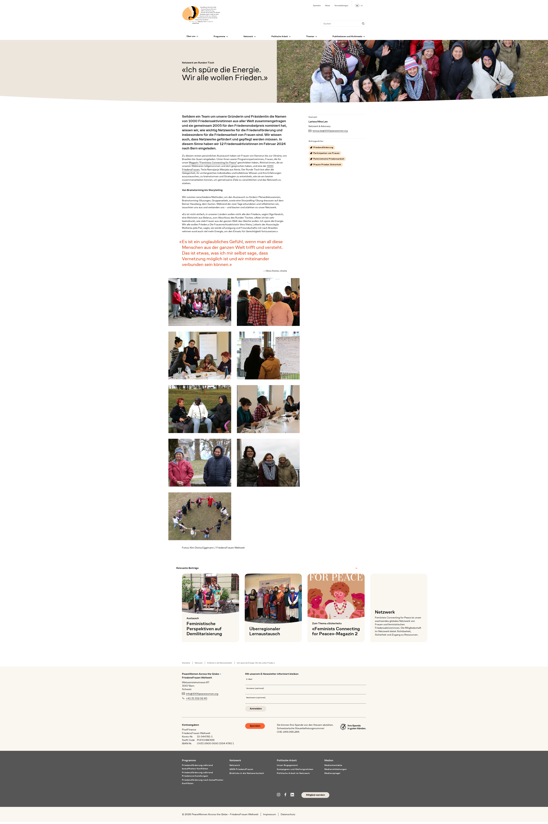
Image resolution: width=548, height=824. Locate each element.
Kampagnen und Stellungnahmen (295, 769)
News (327, 5)
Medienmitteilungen (335, 769)
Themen (310, 36)
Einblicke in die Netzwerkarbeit (219, 663)
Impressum (269, 814)
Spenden (317, 5)
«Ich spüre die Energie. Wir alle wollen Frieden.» (256, 663)
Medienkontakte (333, 765)
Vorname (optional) (255, 688)
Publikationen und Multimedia (347, 36)
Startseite (186, 663)
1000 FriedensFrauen (241, 769)
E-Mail (249, 679)
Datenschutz (288, 814)
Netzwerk (248, 36)
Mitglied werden (315, 794)
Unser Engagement (287, 765)
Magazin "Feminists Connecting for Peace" (213, 162)
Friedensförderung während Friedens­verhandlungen (197, 774)
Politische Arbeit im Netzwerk (293, 773)
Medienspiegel (332, 773)
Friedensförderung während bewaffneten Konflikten (197, 767)
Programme (219, 36)
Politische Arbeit (279, 36)
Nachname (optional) (255, 698)
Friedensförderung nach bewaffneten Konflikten (202, 782)
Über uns (191, 36)
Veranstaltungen (341, 5)
